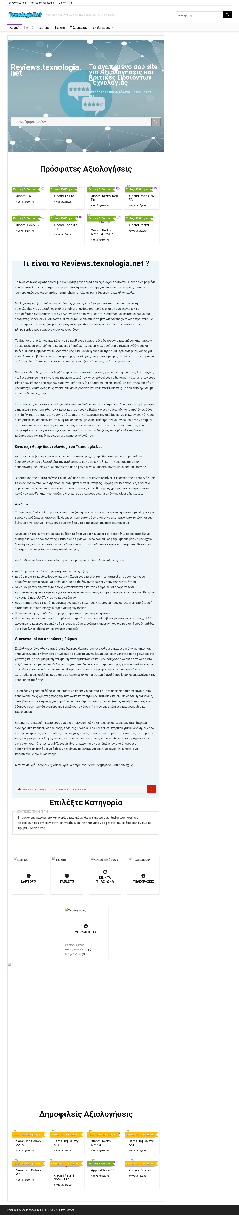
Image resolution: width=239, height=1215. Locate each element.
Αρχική (14, 27)
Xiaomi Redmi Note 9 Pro (64, 1177)
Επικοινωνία (65, 2)
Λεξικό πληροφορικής (42, 2)
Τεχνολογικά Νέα (16, 2)
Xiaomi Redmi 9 (140, 1170)
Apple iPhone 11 (103, 1170)
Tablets (60, 27)
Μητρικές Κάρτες (74, 944)
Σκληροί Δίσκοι (73, 954)
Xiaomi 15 (23, 196)
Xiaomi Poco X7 (27, 225)
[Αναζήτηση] (227, 14)
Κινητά (28, 27)
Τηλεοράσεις (79, 27)
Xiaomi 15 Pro (64, 196)
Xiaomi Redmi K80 (142, 225)
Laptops (43, 27)
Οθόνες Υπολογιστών (76, 949)
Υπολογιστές (102, 27)
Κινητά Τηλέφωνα (25, 202)
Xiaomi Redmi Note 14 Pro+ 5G (103, 232)
